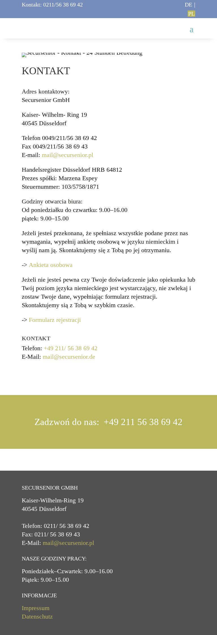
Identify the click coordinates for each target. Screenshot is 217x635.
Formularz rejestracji (55, 319)
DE (188, 4)
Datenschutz (37, 616)
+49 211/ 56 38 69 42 (70, 348)
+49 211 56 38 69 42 (143, 422)
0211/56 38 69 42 (63, 4)
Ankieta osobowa (51, 264)
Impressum (35, 607)
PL (191, 13)
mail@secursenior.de (69, 356)
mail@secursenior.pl (67, 154)
